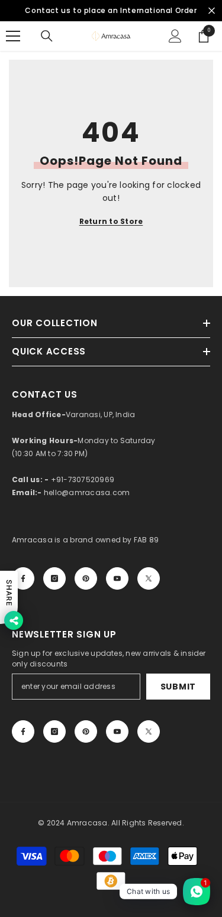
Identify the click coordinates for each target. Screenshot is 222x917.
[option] (111, 10)
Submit (178, 686)
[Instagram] (54, 578)
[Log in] (175, 36)
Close (211, 10)
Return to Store (111, 221)
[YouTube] (117, 578)
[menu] (13, 36)
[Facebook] (23, 578)
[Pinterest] (86, 578)
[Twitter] (148, 578)
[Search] (47, 36)
